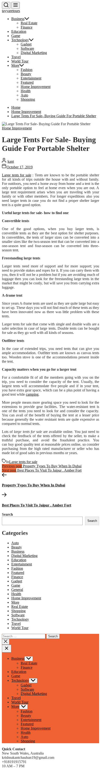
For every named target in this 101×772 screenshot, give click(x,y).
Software (27, 48)
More (15, 65)
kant (11, 161)
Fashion (26, 70)
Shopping (28, 99)
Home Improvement (35, 87)
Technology (20, 40)
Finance (26, 27)
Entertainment (31, 78)
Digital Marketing (34, 53)
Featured (27, 82)
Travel (16, 57)
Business (17, 19)
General (17, 590)
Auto (24, 95)
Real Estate (29, 23)
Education (18, 31)
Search (7, 514)
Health (26, 91)
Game (15, 36)
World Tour (19, 61)
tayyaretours (11, 11)
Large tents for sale (16, 175)
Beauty (26, 74)
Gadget (26, 44)
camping (32, 394)
